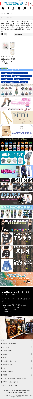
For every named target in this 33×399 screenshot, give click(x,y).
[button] (2, 4)
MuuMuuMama (21, 390)
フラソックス (27, 76)
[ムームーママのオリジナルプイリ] (16, 117)
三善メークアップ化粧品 (22, 79)
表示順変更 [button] (19, 34)
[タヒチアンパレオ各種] (16, 225)
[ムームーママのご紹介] (16, 279)
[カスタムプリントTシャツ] (16, 238)
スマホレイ (6, 73)
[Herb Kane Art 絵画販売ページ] (16, 144)
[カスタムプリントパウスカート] (16, 265)
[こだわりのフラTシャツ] (16, 184)
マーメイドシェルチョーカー (10, 82)
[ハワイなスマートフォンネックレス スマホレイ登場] (16, 171)
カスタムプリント (7, 79)
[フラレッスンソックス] (16, 104)
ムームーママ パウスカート (19, 73)
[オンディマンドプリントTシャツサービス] (16, 198)
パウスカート (6, 76)
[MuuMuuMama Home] (13, 3)
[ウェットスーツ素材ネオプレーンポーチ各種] (16, 211)
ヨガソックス (17, 76)
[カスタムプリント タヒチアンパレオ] (16, 252)
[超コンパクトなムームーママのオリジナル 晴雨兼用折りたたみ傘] (16, 158)
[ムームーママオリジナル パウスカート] (16, 90)
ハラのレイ (24, 82)
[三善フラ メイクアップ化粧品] (16, 131)
